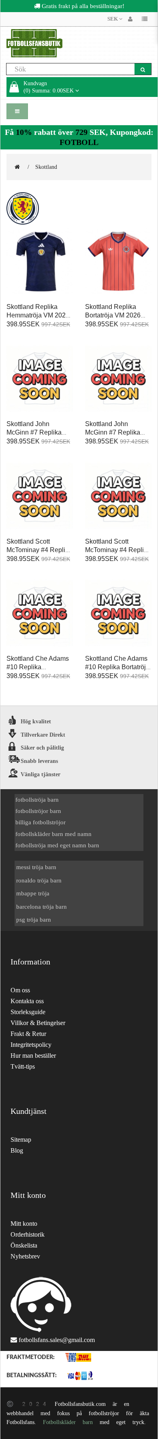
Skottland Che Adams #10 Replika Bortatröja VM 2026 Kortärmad (117, 667)
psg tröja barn (33, 919)
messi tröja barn (36, 867)
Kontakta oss (27, 1001)
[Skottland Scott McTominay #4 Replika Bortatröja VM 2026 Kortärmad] (118, 496)
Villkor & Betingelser (38, 1022)
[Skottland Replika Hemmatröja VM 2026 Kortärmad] (39, 262)
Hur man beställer (33, 1055)
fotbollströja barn (37, 799)
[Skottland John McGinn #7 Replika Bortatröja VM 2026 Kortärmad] (118, 379)
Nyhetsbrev (25, 1256)
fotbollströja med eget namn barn (57, 845)
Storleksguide (28, 1011)
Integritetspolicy (31, 1044)
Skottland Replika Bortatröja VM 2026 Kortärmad (113, 315)
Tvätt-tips (23, 1066)
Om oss (20, 990)
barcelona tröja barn (41, 906)
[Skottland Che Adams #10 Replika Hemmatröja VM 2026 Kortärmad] (39, 613)
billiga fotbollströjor (40, 822)
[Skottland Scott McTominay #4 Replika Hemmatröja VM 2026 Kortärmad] (39, 496)
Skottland (46, 167)
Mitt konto (24, 1223)
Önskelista (24, 1245)
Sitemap (21, 1139)
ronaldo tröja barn (39, 880)
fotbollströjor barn (38, 811)
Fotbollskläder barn (68, 1422)
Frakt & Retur (28, 1033)
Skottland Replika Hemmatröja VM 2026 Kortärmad (37, 315)
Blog (17, 1150)
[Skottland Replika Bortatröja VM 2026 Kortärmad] (118, 262)
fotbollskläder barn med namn (53, 834)
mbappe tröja (32, 893)
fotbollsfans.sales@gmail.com (57, 1339)
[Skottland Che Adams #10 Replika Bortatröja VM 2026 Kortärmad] (118, 613)
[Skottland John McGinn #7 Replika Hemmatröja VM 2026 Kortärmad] (39, 379)
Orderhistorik (28, 1234)
